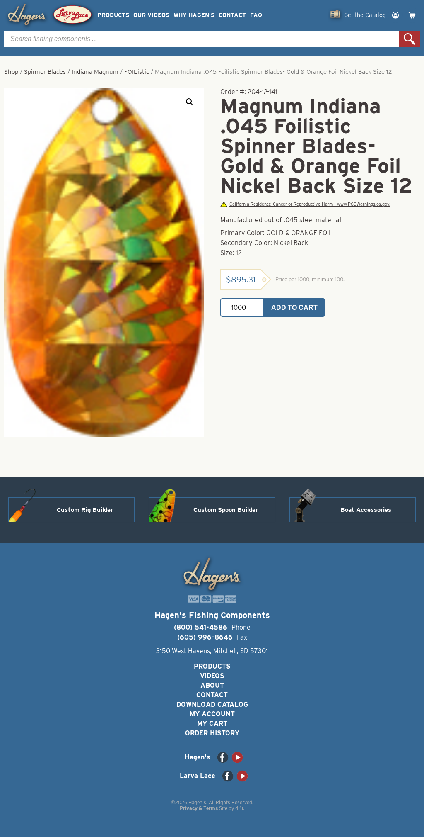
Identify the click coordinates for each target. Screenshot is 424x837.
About (212, 685)
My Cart (212, 724)
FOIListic (136, 71)
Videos (212, 676)
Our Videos (151, 15)
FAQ (256, 15)
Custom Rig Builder (85, 509)
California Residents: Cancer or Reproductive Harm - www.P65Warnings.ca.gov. (309, 204)
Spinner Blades (45, 71)
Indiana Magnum (95, 71)
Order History (212, 733)
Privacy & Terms (199, 808)
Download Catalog (212, 704)
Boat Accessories (365, 509)
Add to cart (294, 307)
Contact (232, 15)
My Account (212, 714)
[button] (189, 102)
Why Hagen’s (193, 15)
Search (409, 39)
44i (239, 808)
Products (113, 15)
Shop (11, 71)
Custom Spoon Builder (225, 509)
